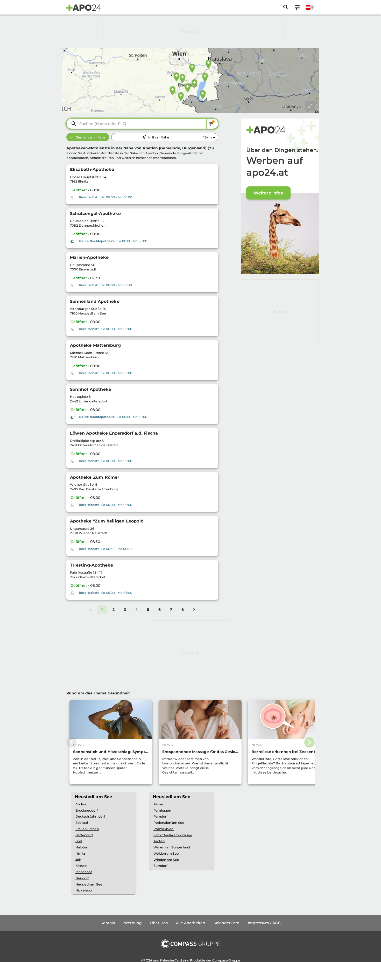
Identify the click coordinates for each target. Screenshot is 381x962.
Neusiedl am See (88, 884)
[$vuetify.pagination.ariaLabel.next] (194, 609)
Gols (78, 841)
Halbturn (82, 847)
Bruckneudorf (86, 810)
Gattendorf (84, 835)
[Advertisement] (190, 31)
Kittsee (81, 866)
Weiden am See (166, 853)
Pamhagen (162, 810)
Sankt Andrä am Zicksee (172, 835)
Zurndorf (160, 866)
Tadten (159, 841)
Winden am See (166, 860)
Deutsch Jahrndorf (90, 816)
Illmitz (80, 853)
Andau (80, 804)
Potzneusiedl (163, 829)
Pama (158, 804)
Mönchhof (83, 872)
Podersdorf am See (168, 823)
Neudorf (82, 878)
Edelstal (81, 823)
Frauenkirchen (87, 829)
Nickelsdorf (84, 890)
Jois (78, 860)
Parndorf (160, 816)
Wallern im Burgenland (171, 847)
